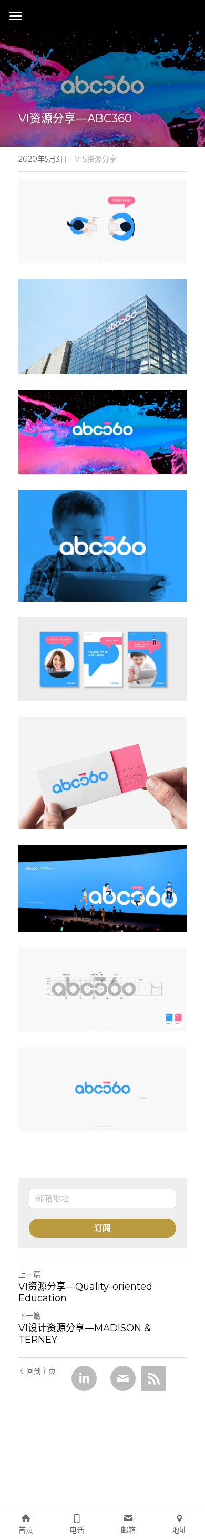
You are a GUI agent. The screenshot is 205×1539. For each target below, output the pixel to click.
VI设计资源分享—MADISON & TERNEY (84, 1334)
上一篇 (29, 1274)
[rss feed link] (153, 1378)
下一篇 (29, 1316)
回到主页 (41, 1371)
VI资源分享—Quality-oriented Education (85, 1292)
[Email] (123, 1378)
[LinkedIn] (84, 1378)
